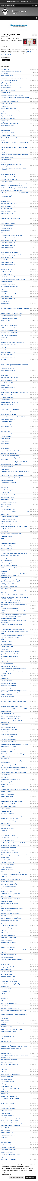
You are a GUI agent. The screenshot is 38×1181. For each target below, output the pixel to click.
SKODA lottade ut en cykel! (7, 696)
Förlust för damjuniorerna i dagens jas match (12, 908)
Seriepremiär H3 (5, 724)
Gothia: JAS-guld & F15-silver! (8, 835)
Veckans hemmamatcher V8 (8, 245)
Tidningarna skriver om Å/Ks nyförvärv (10, 651)
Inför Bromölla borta (6, 711)
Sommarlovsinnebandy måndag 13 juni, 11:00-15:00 (14, 462)
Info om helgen (4, 120)
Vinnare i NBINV (5, 1127)
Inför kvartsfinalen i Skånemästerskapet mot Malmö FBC (15, 392)
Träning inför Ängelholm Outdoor (9, 325)
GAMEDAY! (3, 152)
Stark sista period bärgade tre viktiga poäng (12, 671)
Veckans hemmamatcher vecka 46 (9, 293)
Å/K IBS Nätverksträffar (7, 641)
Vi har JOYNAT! (4, 259)
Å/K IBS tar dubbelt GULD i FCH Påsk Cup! (11, 235)
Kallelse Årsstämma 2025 (7, 133)
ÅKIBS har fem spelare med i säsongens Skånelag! (14, 567)
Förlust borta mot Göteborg (8, 947)
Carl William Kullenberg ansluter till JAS (11, 1125)
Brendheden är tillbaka (6, 1053)
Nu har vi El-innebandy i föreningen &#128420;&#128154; (15, 192)
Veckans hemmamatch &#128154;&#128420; (12, 190)
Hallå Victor (4, 1039)
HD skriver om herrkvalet (7, 663)
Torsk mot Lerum (5, 1140)
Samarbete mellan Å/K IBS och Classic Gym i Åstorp (14, 1046)
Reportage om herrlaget (7, 646)
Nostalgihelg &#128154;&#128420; (9, 179)
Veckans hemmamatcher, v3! (8, 387)
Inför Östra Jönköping (6, 928)
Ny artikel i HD (4, 661)
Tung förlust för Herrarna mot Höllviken (10, 1154)
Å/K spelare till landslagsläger (8, 749)
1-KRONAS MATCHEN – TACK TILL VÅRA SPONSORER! (14, 154)
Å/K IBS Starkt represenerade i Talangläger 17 (12, 635)
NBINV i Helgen (4, 1137)
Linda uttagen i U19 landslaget (8, 954)
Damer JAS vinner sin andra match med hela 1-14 (13, 959)
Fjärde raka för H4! (5, 964)
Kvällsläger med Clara (6, 751)
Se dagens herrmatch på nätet (8, 618)
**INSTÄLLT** (4, 487)
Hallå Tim (3, 993)
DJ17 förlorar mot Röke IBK (8, 935)
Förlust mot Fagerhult (6, 940)
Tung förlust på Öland (6, 974)
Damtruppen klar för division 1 (8, 1108)
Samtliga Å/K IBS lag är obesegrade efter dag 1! (13, 842)
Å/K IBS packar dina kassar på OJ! (9, 925)
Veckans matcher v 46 (6, 426)
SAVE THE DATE (5, 69)
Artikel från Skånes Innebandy (8, 284)
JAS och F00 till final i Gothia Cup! (9, 838)
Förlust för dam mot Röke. (7, 395)
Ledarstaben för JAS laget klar (8, 746)
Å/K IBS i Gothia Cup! (6, 673)
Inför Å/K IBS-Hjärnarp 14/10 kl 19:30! (10, 718)
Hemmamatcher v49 (6, 412)
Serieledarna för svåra (6, 680)
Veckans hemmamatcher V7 (8, 247)
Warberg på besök (5, 130)
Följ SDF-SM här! (5, 676)
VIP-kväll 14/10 (4, 998)
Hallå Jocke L (4, 1018)
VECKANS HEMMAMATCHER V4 (9, 380)
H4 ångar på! (4, 830)
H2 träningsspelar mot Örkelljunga (9, 584)
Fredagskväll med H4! (6, 833)
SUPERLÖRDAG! (5, 301)
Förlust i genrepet (5, 1084)
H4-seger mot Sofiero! (6, 867)
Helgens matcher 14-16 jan (7, 485)
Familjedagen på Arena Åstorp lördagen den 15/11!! (14, 111)
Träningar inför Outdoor (7, 75)
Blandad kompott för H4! (7, 791)
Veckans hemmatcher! (6, 296)
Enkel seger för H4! (5, 777)
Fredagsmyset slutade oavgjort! (9, 942)
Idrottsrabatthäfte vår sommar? (9, 137)
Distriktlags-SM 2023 (10, 34)
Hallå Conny (4, 1069)
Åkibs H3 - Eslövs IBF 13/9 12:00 (9, 521)
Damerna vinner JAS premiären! (9, 981)
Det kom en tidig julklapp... (7, 397)
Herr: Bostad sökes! (6, 529)
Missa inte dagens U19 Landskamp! (10, 913)
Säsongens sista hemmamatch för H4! (10, 779)
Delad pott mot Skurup (6, 421)
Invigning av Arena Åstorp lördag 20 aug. (11, 450)
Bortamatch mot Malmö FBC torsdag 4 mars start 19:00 (15, 511)
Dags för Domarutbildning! (7, 1081)
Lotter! (2, 538)
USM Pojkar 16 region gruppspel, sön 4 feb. (12, 255)
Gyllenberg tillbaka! (5, 732)
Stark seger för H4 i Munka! (7, 850)
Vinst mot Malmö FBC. (6, 548)
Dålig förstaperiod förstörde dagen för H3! (11, 699)
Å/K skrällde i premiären (7, 1062)
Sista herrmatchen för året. (7, 497)
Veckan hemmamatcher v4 (7, 262)
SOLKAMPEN (4, 359)
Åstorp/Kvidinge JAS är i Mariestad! (10, 1098)
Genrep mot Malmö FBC (7, 1086)
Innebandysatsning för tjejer (8, 90)
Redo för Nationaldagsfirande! (8, 741)
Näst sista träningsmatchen (8, 1106)
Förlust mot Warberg (6, 514)
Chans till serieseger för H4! (8, 782)
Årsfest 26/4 (4, 162)
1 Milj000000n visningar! (7, 228)
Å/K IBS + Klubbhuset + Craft (8, 509)
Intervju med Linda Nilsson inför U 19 (10, 1089)
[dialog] (19, 1171)
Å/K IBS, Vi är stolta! (6, 876)
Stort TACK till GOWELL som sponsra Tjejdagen (13, 87)
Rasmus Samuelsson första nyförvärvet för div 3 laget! (14, 744)
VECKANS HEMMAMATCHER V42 (9, 203)
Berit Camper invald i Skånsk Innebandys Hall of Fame (14, 78)
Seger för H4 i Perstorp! (7, 784)
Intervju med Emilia (5, 1020)
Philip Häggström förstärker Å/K (9, 884)
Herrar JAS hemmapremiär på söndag (10, 984)
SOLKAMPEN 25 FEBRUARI (7, 368)
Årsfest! (3, 140)
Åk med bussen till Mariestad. (8, 543)
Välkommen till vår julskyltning (8, 683)
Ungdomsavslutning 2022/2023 (9, 335)
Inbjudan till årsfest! (6, 85)
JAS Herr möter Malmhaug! (7, 813)
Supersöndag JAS (5, 825)
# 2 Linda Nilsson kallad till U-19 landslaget (12, 1123)
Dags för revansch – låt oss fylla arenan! (11, 145)
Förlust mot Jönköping (6, 1001)
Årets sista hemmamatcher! (8, 276)
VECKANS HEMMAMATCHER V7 (9, 362)
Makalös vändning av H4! (7, 896)
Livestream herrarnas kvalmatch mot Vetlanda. (12, 342)
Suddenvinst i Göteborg (7, 957)
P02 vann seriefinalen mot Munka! (9, 852)
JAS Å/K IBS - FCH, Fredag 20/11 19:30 (10, 894)
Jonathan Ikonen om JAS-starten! (9, 903)
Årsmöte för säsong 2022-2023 (9, 330)
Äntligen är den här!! (6, 92)
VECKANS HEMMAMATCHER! (8, 211)
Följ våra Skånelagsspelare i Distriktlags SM (12, 95)
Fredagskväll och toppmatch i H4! (9, 818)
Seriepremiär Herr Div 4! (7, 1041)
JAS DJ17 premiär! (5, 996)
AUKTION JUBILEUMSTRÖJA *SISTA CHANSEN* (13, 279)
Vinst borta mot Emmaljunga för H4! (10, 1008)
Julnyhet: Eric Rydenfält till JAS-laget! (10, 845)
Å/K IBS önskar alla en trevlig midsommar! (11, 328)
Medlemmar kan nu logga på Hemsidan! (11, 1048)
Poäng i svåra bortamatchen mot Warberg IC (12, 1029)
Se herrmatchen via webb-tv (8, 627)
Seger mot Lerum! (5, 201)
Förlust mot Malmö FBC (7, 1132)
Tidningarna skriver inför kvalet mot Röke (11, 658)
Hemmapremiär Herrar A (7, 216)
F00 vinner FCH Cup (6, 1091)
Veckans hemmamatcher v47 (8, 419)
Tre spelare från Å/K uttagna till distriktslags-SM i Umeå (15, 308)
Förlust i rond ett (5, 150)
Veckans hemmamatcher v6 (8, 370)
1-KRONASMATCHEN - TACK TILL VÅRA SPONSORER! (14, 142)
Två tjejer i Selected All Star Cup (9, 729)
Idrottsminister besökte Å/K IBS (9, 453)
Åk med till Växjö (5, 678)
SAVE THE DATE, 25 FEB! (7, 382)
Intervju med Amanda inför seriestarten (10, 1074)
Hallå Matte (3, 952)
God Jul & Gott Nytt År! (6, 274)
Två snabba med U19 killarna (8, 799)
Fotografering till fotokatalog (8, 1043)
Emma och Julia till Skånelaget (8, 541)
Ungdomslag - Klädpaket (7, 1115)
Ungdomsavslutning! (6, 159)
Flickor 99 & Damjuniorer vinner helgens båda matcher (14, 855)
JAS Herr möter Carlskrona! (7, 864)
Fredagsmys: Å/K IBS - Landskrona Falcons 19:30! (13, 949)
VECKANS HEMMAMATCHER (8, 206)
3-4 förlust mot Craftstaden (7, 1144)
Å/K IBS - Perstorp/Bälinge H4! (8, 886)
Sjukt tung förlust (5, 923)
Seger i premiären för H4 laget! (8, 1031)
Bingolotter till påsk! (6, 550)
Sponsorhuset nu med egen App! (9, 586)
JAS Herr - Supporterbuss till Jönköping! (11, 769)
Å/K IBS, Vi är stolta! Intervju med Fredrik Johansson (14, 874)
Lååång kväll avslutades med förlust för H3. (12, 716)
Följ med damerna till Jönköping (9, 727)
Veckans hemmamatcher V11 (8, 238)
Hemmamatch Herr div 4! (7, 991)
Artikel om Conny (5, 531)
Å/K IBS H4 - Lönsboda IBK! (8, 862)
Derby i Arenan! (4, 106)
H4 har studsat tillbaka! (6, 811)
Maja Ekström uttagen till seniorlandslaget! (11, 464)
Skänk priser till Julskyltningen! (8, 889)
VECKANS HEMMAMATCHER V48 (9, 286)
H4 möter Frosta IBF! (6, 808)
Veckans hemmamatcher (7, 157)
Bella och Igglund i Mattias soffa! (9, 108)
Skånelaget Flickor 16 (6, 507)
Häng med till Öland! (6, 988)
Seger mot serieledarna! (7, 281)
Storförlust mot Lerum (6, 1026)
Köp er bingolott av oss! (7, 399)
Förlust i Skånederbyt (6, 969)
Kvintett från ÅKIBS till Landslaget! (9, 1120)
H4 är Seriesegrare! (5, 774)
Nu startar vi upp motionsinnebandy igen (11, 315)
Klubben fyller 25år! (5, 303)
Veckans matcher (5, 438)
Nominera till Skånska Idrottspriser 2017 (11, 608)
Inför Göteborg (4, 962)
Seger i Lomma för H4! (6, 891)
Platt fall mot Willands (6, 560)
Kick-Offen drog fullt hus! (7, 1076)
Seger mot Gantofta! (6, 289)
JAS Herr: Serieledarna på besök (9, 565)
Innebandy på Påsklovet (7, 466)
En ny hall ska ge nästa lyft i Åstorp (9, 1064)
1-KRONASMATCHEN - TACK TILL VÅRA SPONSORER (14, 147)
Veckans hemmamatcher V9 (8, 242)
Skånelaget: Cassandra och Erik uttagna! (11, 872)
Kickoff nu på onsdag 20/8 (7, 125)
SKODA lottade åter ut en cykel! (9, 666)
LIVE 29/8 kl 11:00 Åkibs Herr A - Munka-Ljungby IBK (14, 526)
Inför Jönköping (5, 1005)
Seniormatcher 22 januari (7, 480)
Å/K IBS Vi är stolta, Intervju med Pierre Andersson (13, 772)
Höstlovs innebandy (6, 436)
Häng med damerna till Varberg (9, 1051)
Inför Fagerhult (4, 945)
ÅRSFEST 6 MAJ (5, 373)
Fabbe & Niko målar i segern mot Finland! (11, 801)
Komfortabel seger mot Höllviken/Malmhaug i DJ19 (14, 708)
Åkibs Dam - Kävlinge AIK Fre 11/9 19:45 (11, 524)
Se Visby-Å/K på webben (7, 869)
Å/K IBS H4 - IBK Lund (6, 901)
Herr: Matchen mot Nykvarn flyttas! (9, 516)
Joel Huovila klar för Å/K (7, 737)
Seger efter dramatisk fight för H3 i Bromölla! (12, 706)
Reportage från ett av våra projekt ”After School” (13, 416)
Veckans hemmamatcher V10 (8, 240)
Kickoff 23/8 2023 (5, 320)
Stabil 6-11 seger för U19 (7, 796)
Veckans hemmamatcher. (7, 267)
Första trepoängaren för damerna (9, 920)
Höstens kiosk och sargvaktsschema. (10, 218)
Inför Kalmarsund (5, 986)
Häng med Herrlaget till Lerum (8, 1036)
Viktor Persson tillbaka (6, 577)
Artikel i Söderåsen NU (6, 103)
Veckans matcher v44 (6, 433)
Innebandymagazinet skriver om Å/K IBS (11, 918)
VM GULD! (3, 429)
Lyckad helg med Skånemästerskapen (10, 83)
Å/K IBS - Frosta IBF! (6, 704)
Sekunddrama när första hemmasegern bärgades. (13, 701)
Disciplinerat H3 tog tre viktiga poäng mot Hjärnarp (14, 668)
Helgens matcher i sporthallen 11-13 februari (12, 475)
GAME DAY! (4, 347)
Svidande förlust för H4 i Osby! (8, 821)
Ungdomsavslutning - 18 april (8, 765)
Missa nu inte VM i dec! (6, 269)
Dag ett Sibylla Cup (5, 1113)
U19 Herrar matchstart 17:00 (8, 804)
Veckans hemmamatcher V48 (8, 414)
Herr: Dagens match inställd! (8, 519)
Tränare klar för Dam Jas (7, 588)
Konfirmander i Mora (6, 128)
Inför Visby (3, 1067)
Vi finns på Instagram (6, 504)
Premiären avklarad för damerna (9, 1059)
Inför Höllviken (4, 375)
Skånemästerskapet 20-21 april (9, 233)
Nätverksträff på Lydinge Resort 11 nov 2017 (12, 624)
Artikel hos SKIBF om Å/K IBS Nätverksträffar (12, 595)
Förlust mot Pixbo (5, 932)
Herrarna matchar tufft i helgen (8, 1149)
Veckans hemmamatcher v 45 (8, 181)
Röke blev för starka (6, 1142)
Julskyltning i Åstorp (6, 688)
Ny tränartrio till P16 (5, 756)
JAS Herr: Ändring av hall (7, 563)
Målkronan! (3, 113)
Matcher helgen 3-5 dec (7, 499)
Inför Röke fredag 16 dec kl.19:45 (9, 402)
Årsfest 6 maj (4, 337)
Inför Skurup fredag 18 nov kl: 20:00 (10, 424)
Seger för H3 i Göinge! (6, 694)
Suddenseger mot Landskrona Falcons (11, 558)
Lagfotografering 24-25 (7, 213)
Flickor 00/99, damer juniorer (8, 758)
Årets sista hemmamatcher (7, 407)
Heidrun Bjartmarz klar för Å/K (8, 1147)
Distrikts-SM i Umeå (6, 272)
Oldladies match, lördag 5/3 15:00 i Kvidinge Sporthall (14, 789)
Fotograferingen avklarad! (7, 967)
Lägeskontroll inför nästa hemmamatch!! (11, 116)
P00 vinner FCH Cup (6, 1093)
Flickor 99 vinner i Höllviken (7, 915)
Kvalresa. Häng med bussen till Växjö (10, 555)
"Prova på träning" (5, 492)
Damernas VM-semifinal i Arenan (9, 318)
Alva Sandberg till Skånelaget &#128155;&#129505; (14, 188)
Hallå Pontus (4, 930)
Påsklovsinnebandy (6, 340)
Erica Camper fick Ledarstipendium (9, 332)
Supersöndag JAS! (5, 859)
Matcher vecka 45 (5, 431)
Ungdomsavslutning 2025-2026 (9, 80)
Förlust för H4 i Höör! (6, 911)
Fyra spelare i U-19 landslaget (8, 937)
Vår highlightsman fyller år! (7, 225)
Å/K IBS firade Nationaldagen (8, 739)
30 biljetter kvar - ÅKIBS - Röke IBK (9, 656)
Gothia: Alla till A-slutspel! (7, 840)
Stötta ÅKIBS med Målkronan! (8, 118)
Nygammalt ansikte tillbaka (7, 1135)
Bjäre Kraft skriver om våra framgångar (10, 654)
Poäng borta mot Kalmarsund (8, 847)
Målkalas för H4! (5, 857)
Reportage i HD (4, 649)
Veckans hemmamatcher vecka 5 (9, 252)
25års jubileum (4, 291)
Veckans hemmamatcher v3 (8, 264)
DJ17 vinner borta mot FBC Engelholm (10, 898)
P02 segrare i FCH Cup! (6, 1079)
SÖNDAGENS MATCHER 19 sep (9, 502)
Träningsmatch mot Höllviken (8, 1159)
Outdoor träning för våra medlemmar (10, 455)
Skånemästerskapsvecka (7, 794)
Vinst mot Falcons (5, 1130)
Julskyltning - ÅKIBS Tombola (8, 685)
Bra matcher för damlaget (7, 1103)
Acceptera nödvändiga (16, 1177)
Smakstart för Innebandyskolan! (9, 1096)
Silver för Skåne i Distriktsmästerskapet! (11, 533)
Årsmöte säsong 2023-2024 (8, 223)
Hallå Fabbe (4, 1071)
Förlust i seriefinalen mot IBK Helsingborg (11, 816)
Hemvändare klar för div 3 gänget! (9, 734)
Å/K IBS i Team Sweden (7, 1152)
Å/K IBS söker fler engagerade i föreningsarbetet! (13, 629)
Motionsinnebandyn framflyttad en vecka (11, 313)
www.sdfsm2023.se (6, 54)
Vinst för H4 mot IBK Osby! (7, 979)
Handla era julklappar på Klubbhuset (10, 409)
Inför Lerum (4, 1034)
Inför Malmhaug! (5, 385)
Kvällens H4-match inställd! (7, 881)
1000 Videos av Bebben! (7, 404)
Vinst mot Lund (4, 1101)
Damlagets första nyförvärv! (8, 135)
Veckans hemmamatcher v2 (8, 174)
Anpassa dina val (6, 1174)
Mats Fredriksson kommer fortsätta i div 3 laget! (13, 754)
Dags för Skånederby (6, 971)
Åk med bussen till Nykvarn (7, 546)
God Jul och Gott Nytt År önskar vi (9, 101)
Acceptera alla (30, 1177)
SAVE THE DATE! (5, 250)
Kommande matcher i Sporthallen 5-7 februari (12, 477)
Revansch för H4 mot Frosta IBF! (9, 806)
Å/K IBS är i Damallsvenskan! (8, 786)
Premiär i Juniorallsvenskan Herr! (9, 1003)
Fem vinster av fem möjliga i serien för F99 (11, 879)
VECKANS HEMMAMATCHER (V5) (9, 377)
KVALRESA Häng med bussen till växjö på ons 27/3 (14, 553)
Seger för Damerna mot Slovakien (9, 1157)
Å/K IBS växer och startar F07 (8, 906)
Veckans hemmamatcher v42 (8, 298)
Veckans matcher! (5, 306)
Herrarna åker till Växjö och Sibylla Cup (10, 1118)
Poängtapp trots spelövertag (8, 976)
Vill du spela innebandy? (7, 644)
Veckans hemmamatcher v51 (8, 177)
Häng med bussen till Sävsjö (8, 713)
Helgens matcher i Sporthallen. (8, 482)
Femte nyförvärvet (5, 230)
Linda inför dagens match (7, 828)
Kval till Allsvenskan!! (6, 349)
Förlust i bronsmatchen (6, 1110)
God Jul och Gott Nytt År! (7, 490)
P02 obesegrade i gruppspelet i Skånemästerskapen (14, 767)
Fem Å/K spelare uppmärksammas (9, 123)
